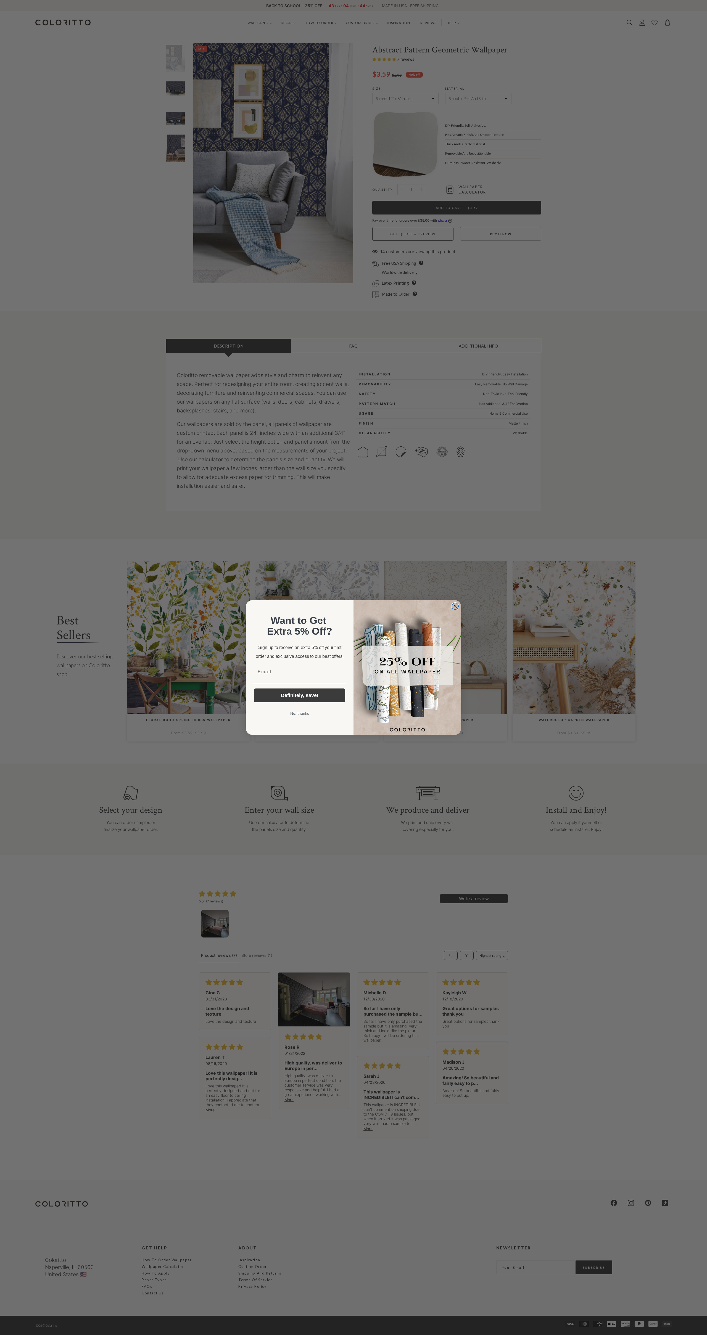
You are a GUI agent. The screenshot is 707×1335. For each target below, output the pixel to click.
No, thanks (299, 713)
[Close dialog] (455, 606)
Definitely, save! (299, 695)
